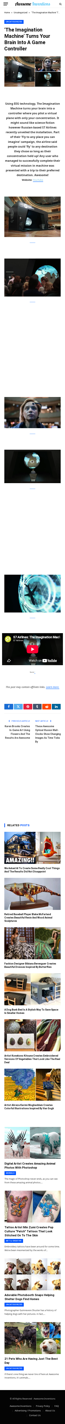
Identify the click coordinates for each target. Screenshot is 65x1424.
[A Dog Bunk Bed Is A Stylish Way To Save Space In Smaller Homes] (32, 989)
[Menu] (5, 4)
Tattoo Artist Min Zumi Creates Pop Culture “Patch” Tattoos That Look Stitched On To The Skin (29, 1231)
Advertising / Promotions (28, 1410)
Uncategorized (20, 12)
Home (7, 12)
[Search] (60, 4)
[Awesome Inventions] (32, 4)
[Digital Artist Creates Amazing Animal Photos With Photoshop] (33, 1143)
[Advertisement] (32, 341)
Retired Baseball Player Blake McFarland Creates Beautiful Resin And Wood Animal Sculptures (28, 917)
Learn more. (52, 687)
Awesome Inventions (20, 1406)
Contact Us (35, 1415)
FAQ (56, 1406)
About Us (50, 1410)
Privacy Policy (43, 1406)
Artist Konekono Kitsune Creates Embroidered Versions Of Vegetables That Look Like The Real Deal (32, 1059)
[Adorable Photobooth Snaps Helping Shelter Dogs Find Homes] (33, 1274)
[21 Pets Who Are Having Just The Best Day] (33, 1338)
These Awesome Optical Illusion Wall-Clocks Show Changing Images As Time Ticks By (48, 734)
